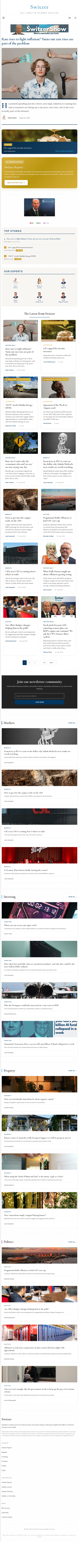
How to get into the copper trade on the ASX (23, 793)
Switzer (39, 6)
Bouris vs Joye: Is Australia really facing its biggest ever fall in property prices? (37, 1138)
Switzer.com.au (7, 1487)
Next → (52, 662)
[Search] (75, 18)
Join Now (39, 702)
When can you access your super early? (20, 925)
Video (4, 1470)
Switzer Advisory (7, 1491)
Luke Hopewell (48, 482)
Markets (46, 458)
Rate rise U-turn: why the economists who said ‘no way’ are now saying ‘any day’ (19, 464)
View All (72, 723)
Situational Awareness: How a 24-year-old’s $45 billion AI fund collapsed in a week (39, 1044)
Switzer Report (7, 1448)
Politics (46, 514)
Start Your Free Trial (14, 182)
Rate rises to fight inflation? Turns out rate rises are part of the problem (37, 41)
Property (5, 1461)
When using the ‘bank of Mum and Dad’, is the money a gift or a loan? (33, 1176)
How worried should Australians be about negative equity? (29, 1099)
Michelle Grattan (48, 536)
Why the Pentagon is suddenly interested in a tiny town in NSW (31, 1005)
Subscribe (5, 1512)
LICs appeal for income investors (20, 247)
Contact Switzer (7, 1517)
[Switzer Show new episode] (39, 29)
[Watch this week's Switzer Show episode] (39, 211)
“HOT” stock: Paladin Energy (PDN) (22, 256)
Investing (5, 1457)
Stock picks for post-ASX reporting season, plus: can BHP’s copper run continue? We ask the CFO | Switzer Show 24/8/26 (58, 631)
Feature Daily (10, 345)
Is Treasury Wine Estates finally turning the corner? (26, 870)
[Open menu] (3, 17)
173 (44, 662)
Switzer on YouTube (8, 1496)
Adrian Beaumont (10, 641)
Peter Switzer (12, 118)
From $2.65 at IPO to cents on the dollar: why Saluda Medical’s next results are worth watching (58, 464)
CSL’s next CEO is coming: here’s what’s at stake (24, 831)
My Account (6, 1508)
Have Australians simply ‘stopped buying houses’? (25, 1215)
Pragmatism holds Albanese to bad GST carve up (25, 1270)
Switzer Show (48, 621)
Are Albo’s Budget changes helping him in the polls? (26, 1309)
